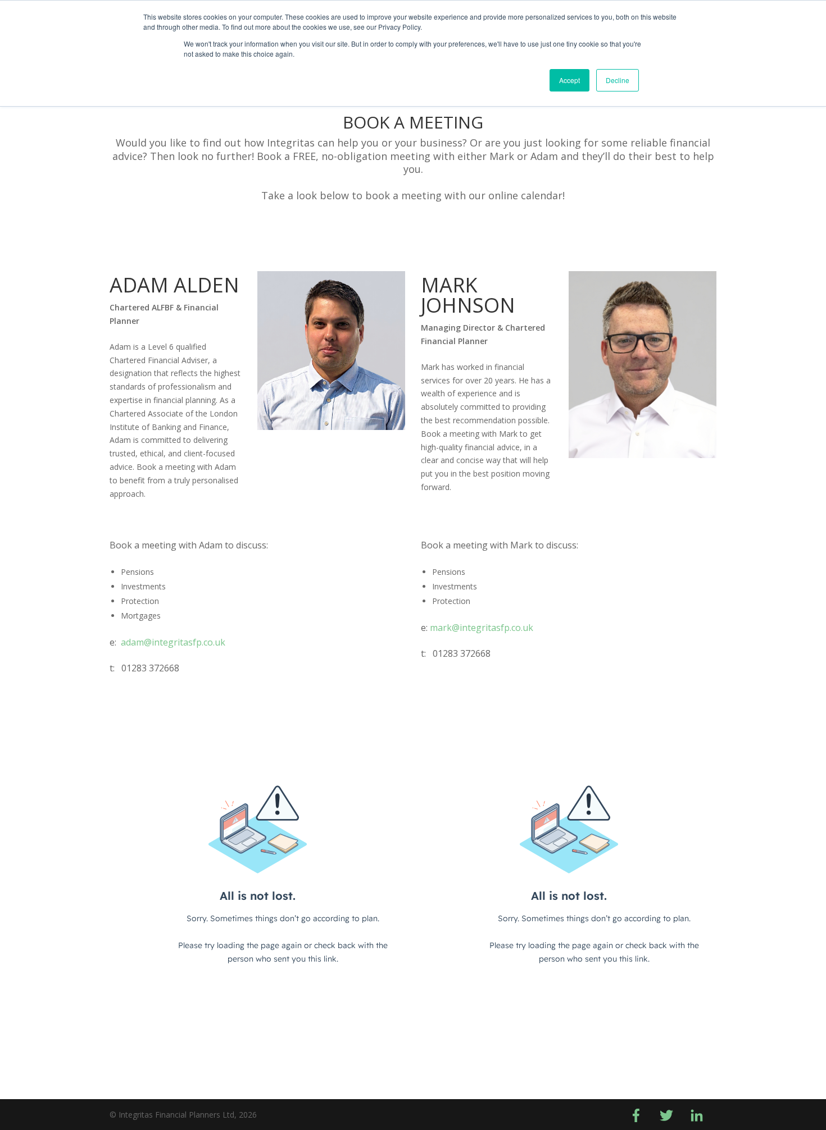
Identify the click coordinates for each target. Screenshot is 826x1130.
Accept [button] (569, 80)
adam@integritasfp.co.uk (173, 642)
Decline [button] (617, 80)
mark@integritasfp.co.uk (481, 627)
